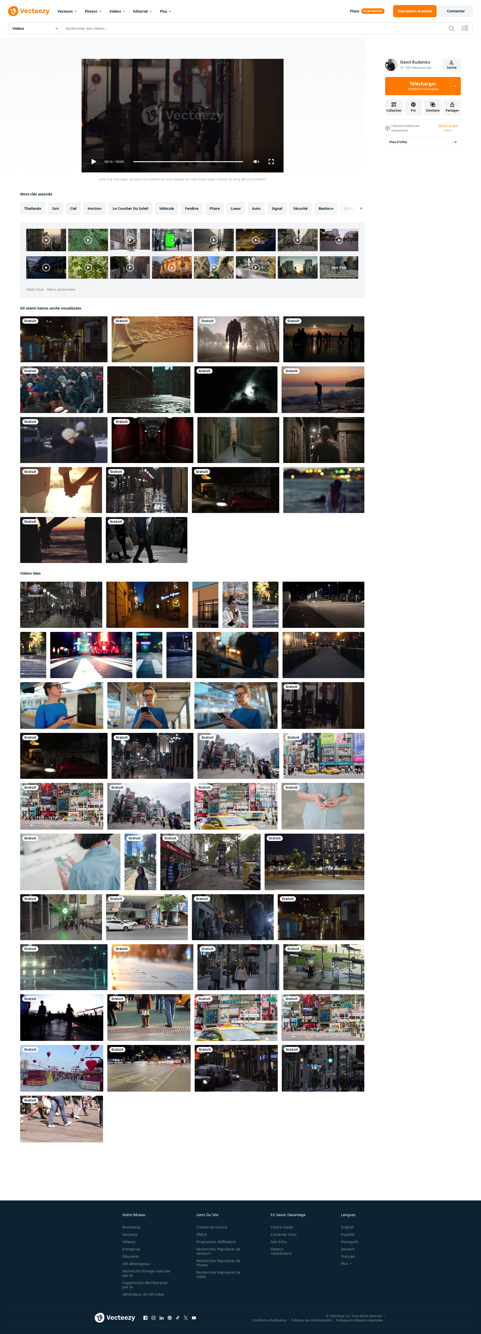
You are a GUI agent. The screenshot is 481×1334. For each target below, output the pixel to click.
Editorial (140, 11)
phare (215, 208)
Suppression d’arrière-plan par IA (145, 1284)
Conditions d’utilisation (269, 1320)
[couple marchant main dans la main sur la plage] (61, 490)
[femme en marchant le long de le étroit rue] (323, 440)
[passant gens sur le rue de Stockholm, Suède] (146, 540)
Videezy (128, 1241)
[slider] (188, 161)
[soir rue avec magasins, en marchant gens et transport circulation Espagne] (323, 1068)
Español (348, 1234)
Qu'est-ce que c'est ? (448, 128)
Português (350, 1241)
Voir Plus (339, 267)
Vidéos (115, 11)
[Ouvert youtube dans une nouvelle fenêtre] (194, 1318)
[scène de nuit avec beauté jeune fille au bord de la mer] (323, 490)
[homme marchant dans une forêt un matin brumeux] (238, 339)
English (347, 1227)
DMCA (201, 1234)
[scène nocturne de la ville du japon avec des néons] (149, 655)
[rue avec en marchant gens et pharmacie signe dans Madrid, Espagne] (61, 917)
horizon (95, 208)
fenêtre (191, 208)
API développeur (136, 1263)
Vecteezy (129, 1234)
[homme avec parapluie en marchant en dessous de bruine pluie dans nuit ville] (64, 339)
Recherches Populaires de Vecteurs (218, 1251)
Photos (91, 11)
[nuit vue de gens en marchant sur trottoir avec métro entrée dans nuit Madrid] (61, 605)
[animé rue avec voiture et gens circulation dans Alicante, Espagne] (238, 967)
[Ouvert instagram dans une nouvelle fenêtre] (153, 1318)
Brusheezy (131, 1227)
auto (256, 208)
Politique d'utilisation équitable (359, 1320)
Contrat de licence (211, 1227)
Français (348, 1256)
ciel (73, 208)
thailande (32, 208)
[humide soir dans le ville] (147, 490)
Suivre (452, 67)
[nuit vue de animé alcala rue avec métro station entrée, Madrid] (152, 756)
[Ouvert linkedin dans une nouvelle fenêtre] (162, 1318)
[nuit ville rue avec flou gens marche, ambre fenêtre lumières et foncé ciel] (147, 605)
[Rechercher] (451, 28)
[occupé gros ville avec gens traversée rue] (61, 1017)
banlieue (326, 208)
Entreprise (131, 1249)
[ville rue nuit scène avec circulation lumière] (91, 655)
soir (55, 208)
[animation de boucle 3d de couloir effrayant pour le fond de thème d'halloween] (152, 440)
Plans (354, 11)
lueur (236, 208)
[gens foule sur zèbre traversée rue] (61, 1119)
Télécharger (423, 86)
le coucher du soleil (130, 208)
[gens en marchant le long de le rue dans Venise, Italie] (233, 917)
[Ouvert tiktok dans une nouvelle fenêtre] (178, 1318)
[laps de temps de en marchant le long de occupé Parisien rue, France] (210, 862)
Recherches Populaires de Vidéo (218, 1274)
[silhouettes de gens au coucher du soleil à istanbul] (323, 339)
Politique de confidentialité (311, 1320)
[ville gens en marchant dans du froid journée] (61, 389)
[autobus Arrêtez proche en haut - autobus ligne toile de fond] (149, 1068)
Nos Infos (279, 1241)
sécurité (300, 208)
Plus (163, 11)
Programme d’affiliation (216, 1241)
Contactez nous (284, 1234)
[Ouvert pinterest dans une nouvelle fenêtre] (170, 1318)
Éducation (130, 1256)
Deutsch (348, 1249)
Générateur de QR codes (143, 1294)
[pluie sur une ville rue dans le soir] (64, 967)
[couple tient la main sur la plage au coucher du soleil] (61, 540)
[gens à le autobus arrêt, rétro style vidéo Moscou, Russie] (64, 440)
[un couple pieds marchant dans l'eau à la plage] (152, 339)
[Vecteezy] (28, 11)
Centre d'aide (282, 1227)
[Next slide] (357, 208)
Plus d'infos (398, 142)
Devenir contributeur (281, 1251)
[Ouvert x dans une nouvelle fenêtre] (186, 1318)
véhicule (166, 208)
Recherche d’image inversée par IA (146, 1273)
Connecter (456, 11)
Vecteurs (65, 11)
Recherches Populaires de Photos (218, 1262)
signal (277, 208)
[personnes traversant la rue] (148, 1017)
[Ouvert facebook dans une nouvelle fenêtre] (145, 1318)
